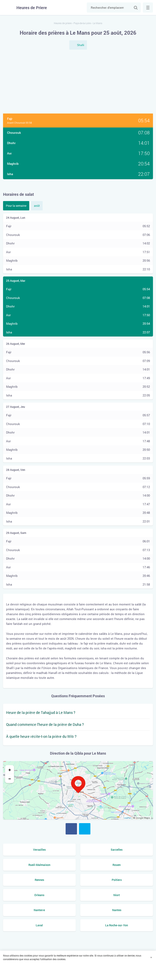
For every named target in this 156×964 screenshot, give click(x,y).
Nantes (116, 910)
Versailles (39, 850)
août (37, 206)
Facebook (71, 828)
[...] (148, 7)
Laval (39, 925)
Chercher (136, 7)
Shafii (80, 45)
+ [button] (9, 769)
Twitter (84, 828)
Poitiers (117, 880)
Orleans (39, 895)
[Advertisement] (78, 82)
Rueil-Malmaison (39, 865)
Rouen (117, 865)
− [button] (9, 778)
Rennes (39, 880)
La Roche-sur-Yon (116, 925)
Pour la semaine (16, 206)
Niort (116, 895)
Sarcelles (116, 850)
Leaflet (127, 817)
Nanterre (39, 910)
